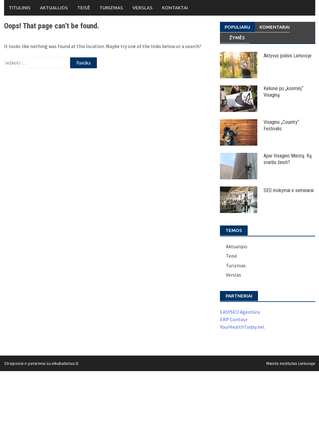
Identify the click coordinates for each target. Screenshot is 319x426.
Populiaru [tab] (237, 27)
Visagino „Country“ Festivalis (281, 125)
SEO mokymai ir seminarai (289, 190)
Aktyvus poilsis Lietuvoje (288, 56)
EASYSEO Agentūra (240, 312)
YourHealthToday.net (242, 327)
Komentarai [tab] (274, 27)
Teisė (83, 7)
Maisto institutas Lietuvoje (290, 363)
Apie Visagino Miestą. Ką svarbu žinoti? (288, 159)
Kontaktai (175, 7)
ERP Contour (234, 319)
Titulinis (20, 7)
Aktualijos (54, 7)
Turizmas (111, 7)
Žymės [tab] (237, 37)
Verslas (142, 7)
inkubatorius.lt (65, 363)
